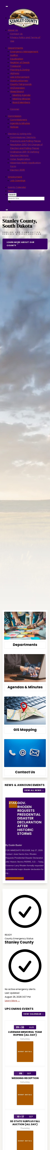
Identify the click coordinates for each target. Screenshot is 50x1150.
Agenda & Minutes (20, 123)
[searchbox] (26, 198)
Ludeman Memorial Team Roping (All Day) (25, 1033)
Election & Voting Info (19, 133)
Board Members (21, 102)
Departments (15, 48)
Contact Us (16, 33)
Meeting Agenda (21, 95)
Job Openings (17, 180)
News (11, 191)
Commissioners (18, 119)
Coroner (14, 109)
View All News (32, 790)
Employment (15, 176)
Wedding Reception (25, 1078)
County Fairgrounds (21, 84)
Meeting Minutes (21, 98)
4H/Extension (17, 87)
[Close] (7, 209)
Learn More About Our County (20, 244)
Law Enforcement (19, 77)
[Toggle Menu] (7, 6)
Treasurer (15, 66)
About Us (13, 30)
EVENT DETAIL (25, 1051)
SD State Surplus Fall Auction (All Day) (25, 1122)
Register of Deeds (19, 62)
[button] (9, 201)
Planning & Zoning (19, 69)
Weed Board (17, 91)
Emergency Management (24, 51)
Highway (14, 73)
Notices (14, 127)
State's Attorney (19, 80)
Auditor (14, 55)
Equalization (16, 58)
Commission (14, 116)
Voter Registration (20, 159)
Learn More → (12, 1000)
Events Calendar (17, 187)
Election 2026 (17, 170)
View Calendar (32, 1014)
